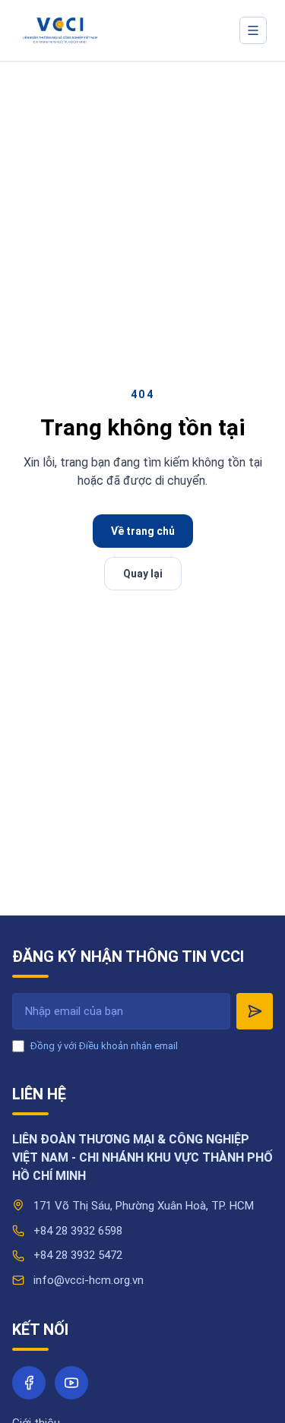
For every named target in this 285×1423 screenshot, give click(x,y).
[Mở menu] (253, 30)
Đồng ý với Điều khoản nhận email (104, 1045)
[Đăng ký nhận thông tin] (254, 1011)
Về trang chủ (143, 531)
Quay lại (143, 574)
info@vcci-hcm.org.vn (88, 1280)
